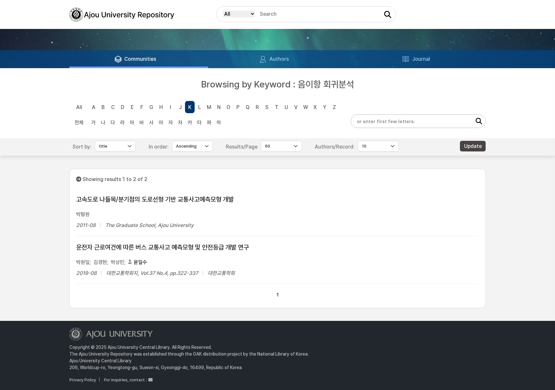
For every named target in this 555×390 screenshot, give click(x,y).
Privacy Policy (82, 379)
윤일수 (140, 262)
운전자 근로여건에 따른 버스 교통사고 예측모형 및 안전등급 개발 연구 (162, 247)
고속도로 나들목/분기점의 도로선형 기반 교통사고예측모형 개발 (155, 199)
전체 (79, 123)
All (79, 107)
